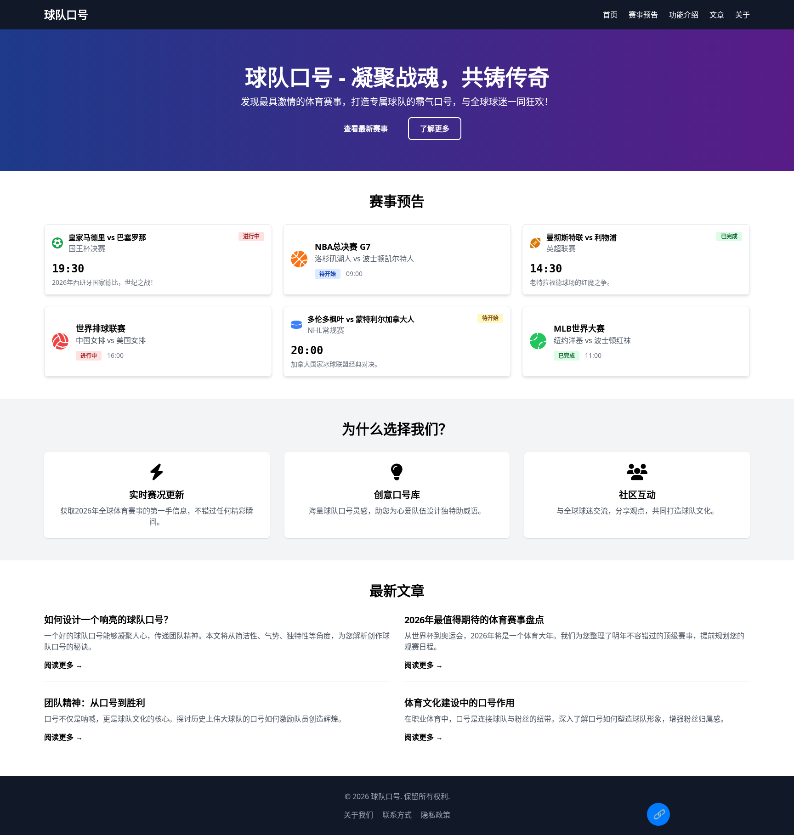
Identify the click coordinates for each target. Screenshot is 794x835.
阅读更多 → (63, 665)
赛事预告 (643, 15)
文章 (716, 15)
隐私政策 (435, 815)
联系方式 (397, 815)
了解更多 (434, 129)
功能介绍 (683, 15)
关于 (742, 15)
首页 (610, 15)
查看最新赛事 (366, 129)
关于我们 (358, 815)
